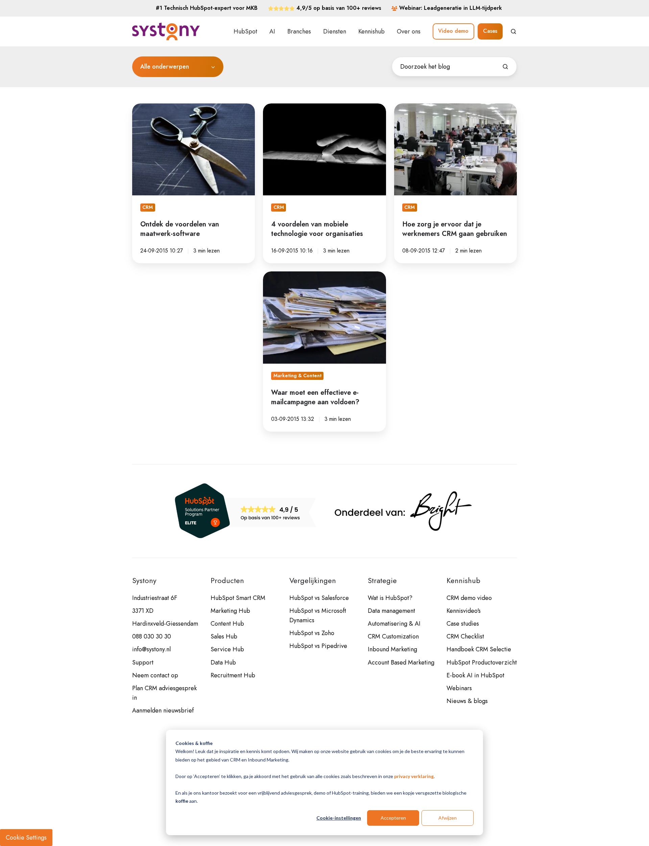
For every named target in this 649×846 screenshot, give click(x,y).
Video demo (453, 31)
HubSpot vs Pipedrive (318, 646)
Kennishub (371, 31)
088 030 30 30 (151, 636)
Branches (299, 31)
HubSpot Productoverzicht (482, 662)
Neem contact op (155, 675)
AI (272, 31)
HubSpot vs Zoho (311, 633)
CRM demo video (469, 598)
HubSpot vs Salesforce (319, 598)
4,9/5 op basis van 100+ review (337, 8)
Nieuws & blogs (467, 701)
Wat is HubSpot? (390, 598)
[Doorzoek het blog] (505, 66)
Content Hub (227, 623)
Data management (391, 610)
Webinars (459, 688)
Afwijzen (447, 818)
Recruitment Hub (233, 675)
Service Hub (227, 649)
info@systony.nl (151, 649)
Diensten (334, 31)
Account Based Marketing (401, 662)
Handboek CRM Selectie (479, 649)
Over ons (408, 31)
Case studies (463, 623)
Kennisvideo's (464, 610)
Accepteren (393, 818)
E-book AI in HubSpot (475, 675)
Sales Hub (224, 636)
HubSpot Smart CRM (238, 598)
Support (142, 662)
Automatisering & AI (394, 623)
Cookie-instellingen (338, 818)
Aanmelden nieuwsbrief (163, 710)
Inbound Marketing (392, 649)
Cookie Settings (26, 837)
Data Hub (223, 662)
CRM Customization (393, 636)
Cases (490, 31)
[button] (513, 31)
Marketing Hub (230, 610)
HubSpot (245, 31)
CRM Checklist (465, 636)
